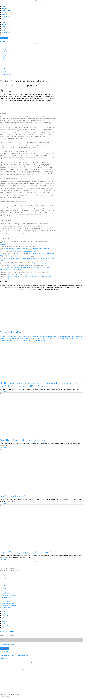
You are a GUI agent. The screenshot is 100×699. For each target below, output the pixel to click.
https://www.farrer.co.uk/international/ (43, 250)
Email (1, 637)
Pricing (4, 12)
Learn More (3, 391)
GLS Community (6, 16)
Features (4, 8)
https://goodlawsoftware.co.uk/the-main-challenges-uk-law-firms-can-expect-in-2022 (25, 264)
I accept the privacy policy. (8, 644)
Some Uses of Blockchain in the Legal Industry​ (22, 440)
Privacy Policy (6, 592)
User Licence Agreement (9, 596)
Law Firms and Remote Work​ (14, 496)
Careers (4, 613)
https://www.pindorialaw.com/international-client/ (24, 251)
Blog (3, 18)
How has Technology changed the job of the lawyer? (25, 552)
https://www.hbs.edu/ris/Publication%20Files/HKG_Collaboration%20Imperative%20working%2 (28, 276)
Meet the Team (6, 597)
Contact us (5, 615)
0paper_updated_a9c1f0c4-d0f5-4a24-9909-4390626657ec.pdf (16, 278)
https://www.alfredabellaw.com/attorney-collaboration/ (34, 271)
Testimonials (5, 14)
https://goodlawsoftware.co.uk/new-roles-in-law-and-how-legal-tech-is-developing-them (26, 248)
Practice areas (6, 10)
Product (4, 6)
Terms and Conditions (8, 594)
